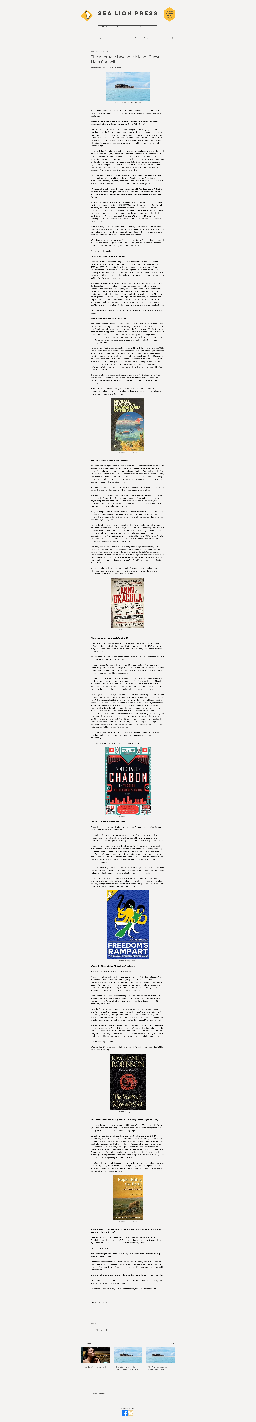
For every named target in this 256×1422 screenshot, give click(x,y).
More (155, 38)
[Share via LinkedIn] (102, 1330)
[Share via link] (107, 1330)
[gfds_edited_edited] (131, 1413)
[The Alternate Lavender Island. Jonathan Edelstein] (128, 1355)
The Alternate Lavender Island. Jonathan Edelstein (127, 1368)
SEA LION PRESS (128, 13)
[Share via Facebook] (92, 1330)
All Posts (83, 38)
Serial (134, 38)
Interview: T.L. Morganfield (95, 1367)
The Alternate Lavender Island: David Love (158, 1368)
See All (172, 1343)
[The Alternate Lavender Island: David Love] (160, 1355)
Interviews (125, 38)
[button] (172, 38)
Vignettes (101, 38)
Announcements (113, 38)
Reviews (92, 38)
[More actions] (164, 51)
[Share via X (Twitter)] (97, 1330)
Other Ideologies (145, 38)
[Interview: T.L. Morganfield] (95, 1355)
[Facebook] (125, 1413)
